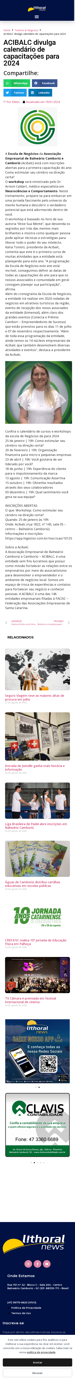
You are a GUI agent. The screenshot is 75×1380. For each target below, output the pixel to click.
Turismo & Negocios (26, 30)
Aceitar (37, 1362)
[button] (36, 16)
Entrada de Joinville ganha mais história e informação (35, 768)
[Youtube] (47, 1264)
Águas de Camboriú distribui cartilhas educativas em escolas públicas (32, 884)
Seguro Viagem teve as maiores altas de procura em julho (34, 697)
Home (6, 30)
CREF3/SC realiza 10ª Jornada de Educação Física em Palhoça (35, 942)
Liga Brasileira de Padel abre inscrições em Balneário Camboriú (36, 826)
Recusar (37, 1373)
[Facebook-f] (37, 1264)
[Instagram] (28, 1264)
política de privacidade (41, 1352)
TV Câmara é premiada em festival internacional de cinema (30, 1000)
